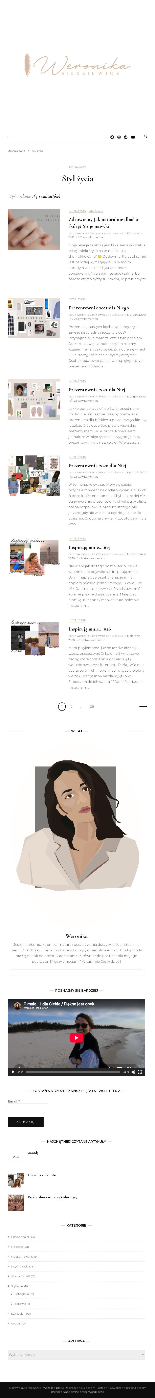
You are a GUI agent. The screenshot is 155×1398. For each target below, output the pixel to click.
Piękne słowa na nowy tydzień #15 (52, 1197)
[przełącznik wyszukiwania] (145, 136)
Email (14, 1101)
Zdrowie (96, 210)
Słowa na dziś (20, 1276)
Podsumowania (22, 1256)
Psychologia (19, 1266)
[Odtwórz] (13, 1072)
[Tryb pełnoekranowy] (140, 1072)
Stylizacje (17, 1313)
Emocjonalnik (20, 1237)
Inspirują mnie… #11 (42, 1175)
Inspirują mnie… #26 (89, 629)
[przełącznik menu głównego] (10, 137)
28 (93, 706)
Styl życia (77, 210)
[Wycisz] (133, 1072)
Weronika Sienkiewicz (90, 233)
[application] (76, 1037)
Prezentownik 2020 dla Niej (97, 465)
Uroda (15, 1323)
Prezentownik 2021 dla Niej (96, 389)
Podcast (17, 1247)
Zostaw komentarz (92, 237)
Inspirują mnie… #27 (89, 547)
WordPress (96, 1392)
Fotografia (21, 1294)
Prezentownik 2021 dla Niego (98, 308)
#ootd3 (33, 1152)
